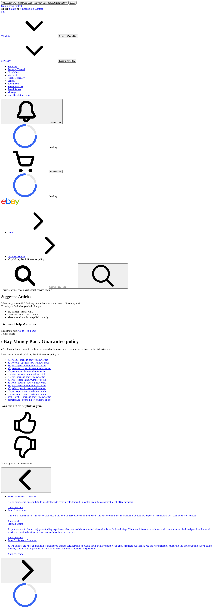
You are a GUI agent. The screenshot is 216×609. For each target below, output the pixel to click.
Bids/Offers (13, 72)
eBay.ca (27, 371)
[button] (108, 423)
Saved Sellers (14, 89)
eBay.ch (27, 388)
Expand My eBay (67, 61)
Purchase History (16, 78)
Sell (3, 11)
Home (11, 232)
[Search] (103, 276)
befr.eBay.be (29, 399)
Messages (12, 92)
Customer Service (16, 256)
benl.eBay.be (29, 397)
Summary (12, 66)
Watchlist (12, 75)
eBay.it (26, 377)
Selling (11, 80)
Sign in (12, 8)
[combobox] (63, 287)
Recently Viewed (16, 69)
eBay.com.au (29, 368)
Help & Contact (35, 8)
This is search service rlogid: (15, 290)
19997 (72, 3)
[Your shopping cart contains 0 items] (25, 171)
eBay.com (28, 359)
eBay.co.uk (28, 362)
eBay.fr (26, 374)
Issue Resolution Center (19, 95)
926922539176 (9, 3)
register (23, 8)
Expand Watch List (68, 36)
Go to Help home (27, 330)
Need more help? (9, 330)
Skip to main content (11, 6)
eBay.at (27, 385)
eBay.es (27, 379)
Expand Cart (55, 172)
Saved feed (13, 83)
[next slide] (26, 570)
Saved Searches (15, 86)
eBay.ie (27, 365)
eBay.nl (27, 391)
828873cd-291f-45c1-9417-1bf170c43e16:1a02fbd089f (42, 3)
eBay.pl (27, 394)
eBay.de (27, 382)
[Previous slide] (26, 480)
